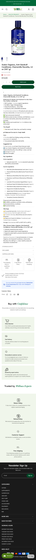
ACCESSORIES (6, 504)
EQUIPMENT (5, 506)
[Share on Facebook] (7, 294)
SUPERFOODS (5, 493)
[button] (2, 9)
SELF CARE (5, 498)
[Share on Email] (14, 294)
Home (4, 14)
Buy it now (18, 87)
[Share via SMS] (18, 294)
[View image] (2, 59)
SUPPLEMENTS (6, 490)
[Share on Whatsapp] (11, 294)
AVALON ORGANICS (13, 14)
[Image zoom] (18, 38)
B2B (3, 512)
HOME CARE (5, 501)
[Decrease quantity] (3, 82)
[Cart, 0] (32, 9)
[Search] (6, 9)
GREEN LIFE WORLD (13, 557)
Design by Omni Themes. (25, 557)
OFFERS (4, 488)
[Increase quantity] (9, 82)
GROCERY (4, 496)
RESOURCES (5, 509)
